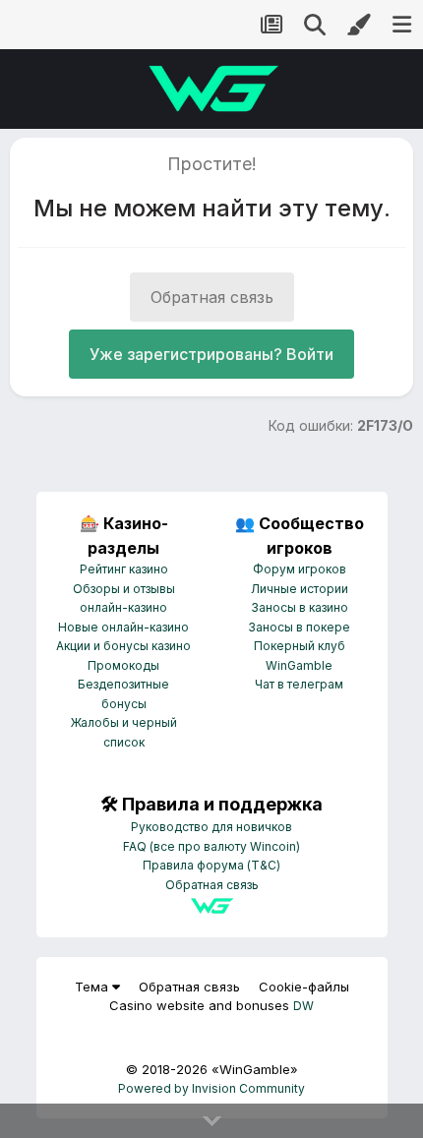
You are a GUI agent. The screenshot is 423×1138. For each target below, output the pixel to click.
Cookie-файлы (304, 986)
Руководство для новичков (211, 826)
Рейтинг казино (124, 569)
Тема (93, 986)
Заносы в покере (299, 627)
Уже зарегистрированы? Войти (211, 354)
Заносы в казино (299, 607)
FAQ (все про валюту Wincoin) (211, 846)
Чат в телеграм (299, 684)
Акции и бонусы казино (123, 645)
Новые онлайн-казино (123, 627)
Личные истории (299, 588)
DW (303, 1005)
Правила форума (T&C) (211, 865)
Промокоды (123, 665)
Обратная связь (212, 297)
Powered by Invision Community (211, 1088)
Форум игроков (299, 569)
